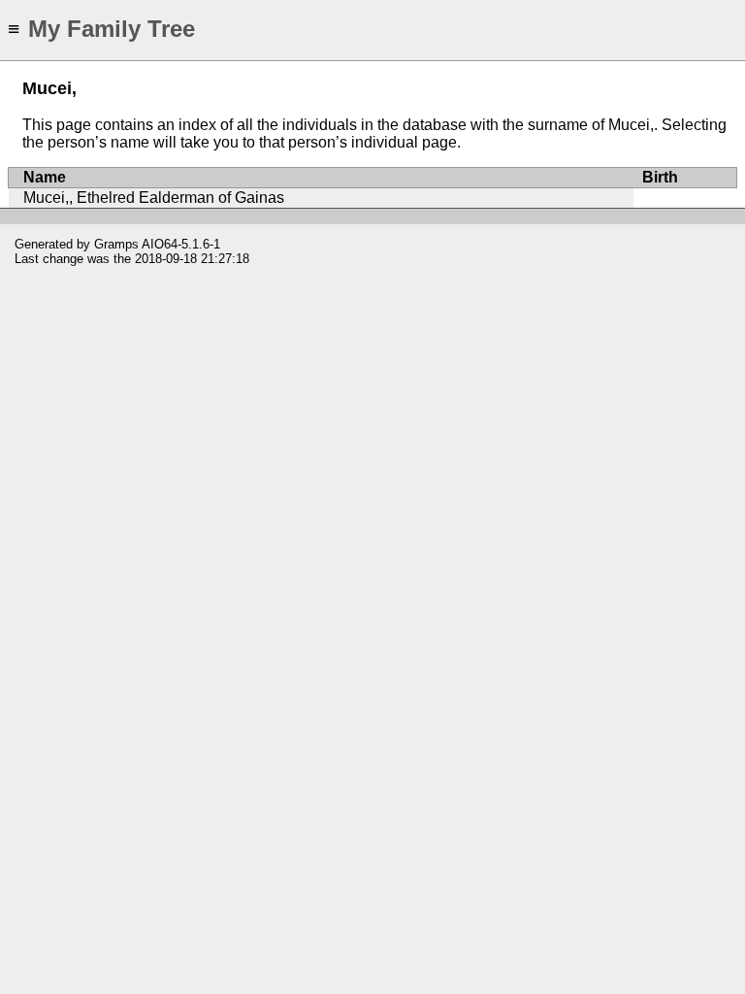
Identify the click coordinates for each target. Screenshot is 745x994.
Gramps (116, 244)
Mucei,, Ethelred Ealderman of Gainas (153, 197)
